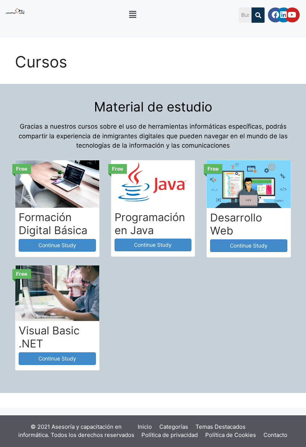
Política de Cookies (230, 434)
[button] (133, 14)
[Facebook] (275, 14)
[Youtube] (292, 14)
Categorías (173, 426)
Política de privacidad (169, 434)
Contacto (275, 434)
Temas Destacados (221, 426)
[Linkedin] (283, 14)
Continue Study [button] (57, 245)
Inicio (145, 426)
